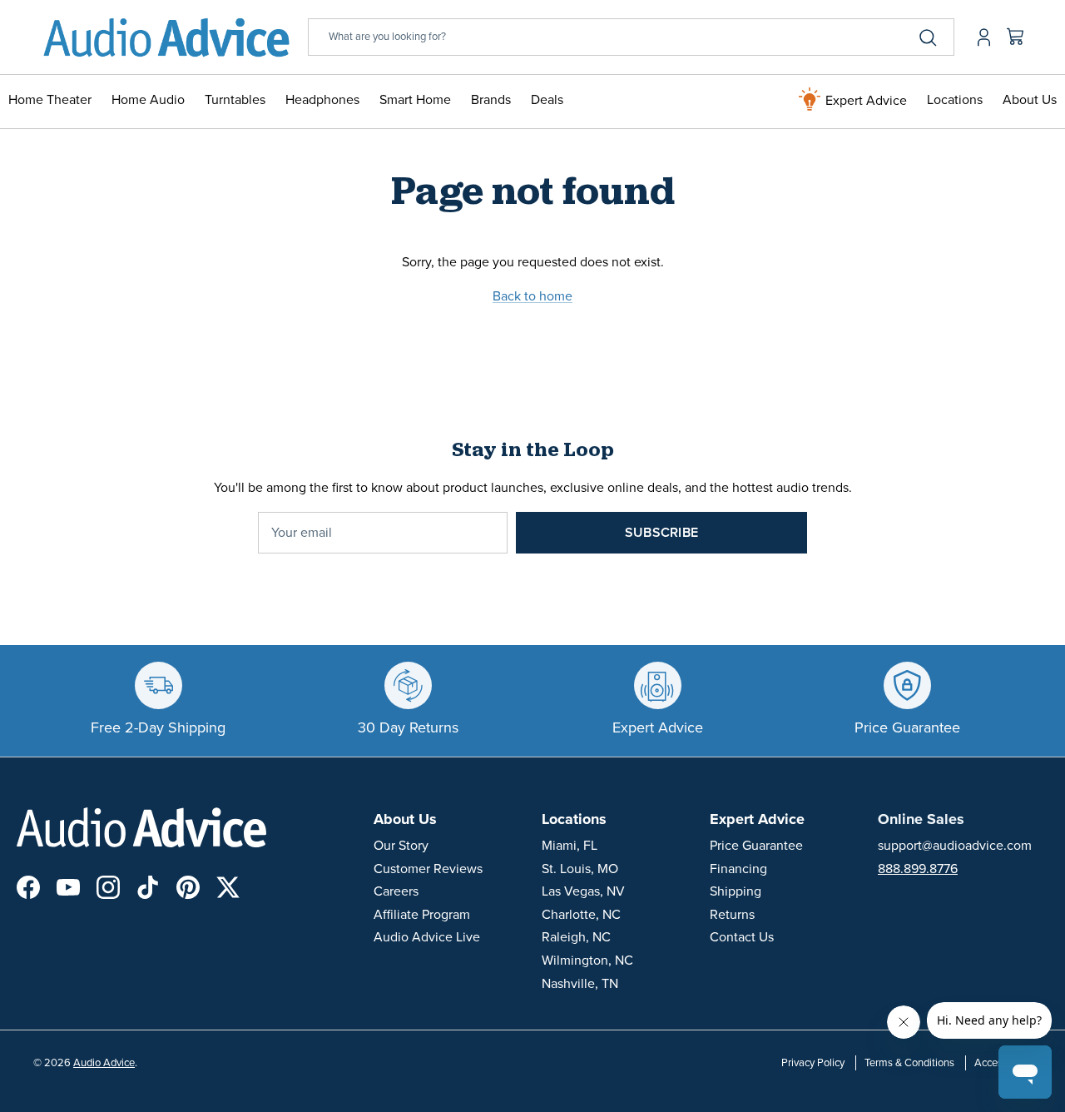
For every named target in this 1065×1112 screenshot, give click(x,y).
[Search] (928, 37)
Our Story (401, 845)
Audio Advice (104, 1063)
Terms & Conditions (909, 1063)
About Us (1030, 100)
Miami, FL (569, 845)
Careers (396, 891)
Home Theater (50, 100)
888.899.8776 (918, 869)
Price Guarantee (756, 845)
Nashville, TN (580, 983)
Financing (738, 869)
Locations (955, 100)
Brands (491, 100)
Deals (547, 100)
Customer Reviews (428, 869)
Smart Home (415, 100)
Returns (732, 914)
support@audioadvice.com (955, 845)
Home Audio (148, 100)
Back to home (532, 296)
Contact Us (742, 937)
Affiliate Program (422, 914)
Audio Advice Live (427, 937)
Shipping (735, 891)
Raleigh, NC (576, 937)
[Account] (980, 37)
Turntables (235, 100)
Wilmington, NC (587, 960)
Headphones (322, 100)
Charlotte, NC (581, 914)
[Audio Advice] (166, 37)
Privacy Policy (813, 1063)
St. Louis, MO (580, 869)
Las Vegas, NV (583, 891)
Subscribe (661, 532)
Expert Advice (864, 100)
